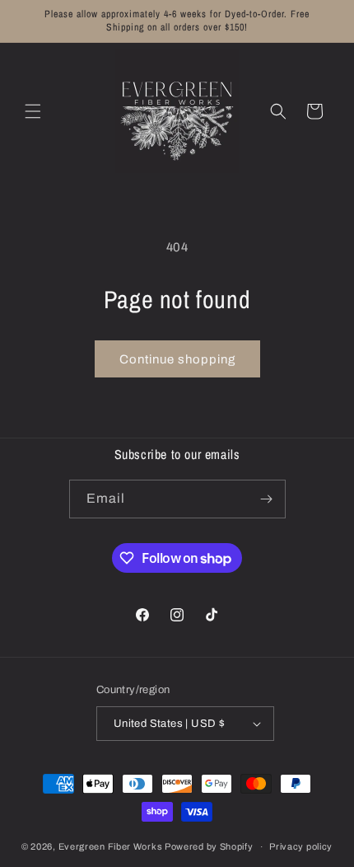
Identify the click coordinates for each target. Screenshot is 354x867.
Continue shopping (177, 359)
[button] (33, 111)
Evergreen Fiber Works (110, 846)
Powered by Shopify (209, 846)
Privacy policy (301, 846)
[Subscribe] (267, 499)
